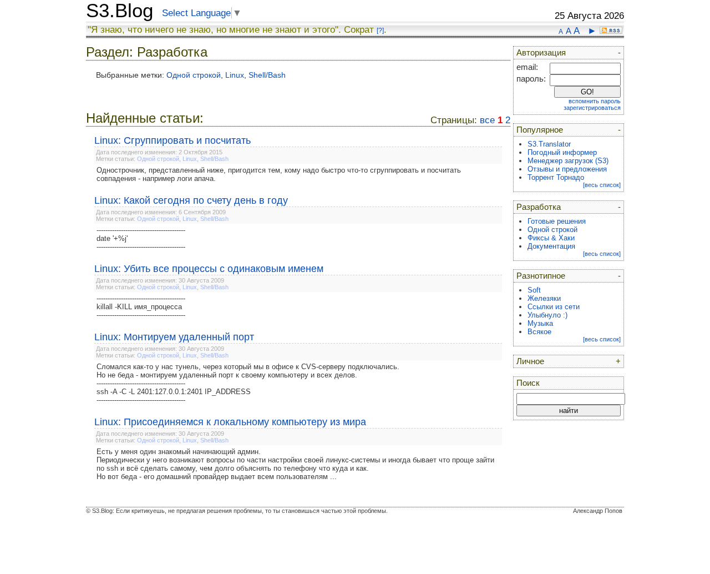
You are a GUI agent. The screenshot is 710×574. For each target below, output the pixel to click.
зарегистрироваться (592, 107)
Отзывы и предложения (567, 169)
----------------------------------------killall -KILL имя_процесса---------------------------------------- (141, 306)
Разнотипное (540, 275)
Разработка (538, 207)
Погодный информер (562, 152)
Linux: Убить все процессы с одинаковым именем (208, 268)
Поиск (528, 383)
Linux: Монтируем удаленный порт (174, 337)
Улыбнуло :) (547, 315)
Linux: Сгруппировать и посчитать (172, 140)
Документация (551, 246)
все (487, 120)
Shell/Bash (267, 75)
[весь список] (602, 185)
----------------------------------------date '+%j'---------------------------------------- (141, 238)
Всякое (539, 332)
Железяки (544, 298)
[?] (380, 30)
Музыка (540, 323)
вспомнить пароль (595, 101)
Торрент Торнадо (556, 177)
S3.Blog (119, 10)
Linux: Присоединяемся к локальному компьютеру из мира (230, 421)
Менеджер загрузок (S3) (568, 161)
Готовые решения (557, 221)
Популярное (539, 129)
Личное (530, 361)
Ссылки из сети (554, 307)
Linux (234, 75)
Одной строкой (193, 75)
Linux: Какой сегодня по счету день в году (191, 200)
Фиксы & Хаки (551, 238)
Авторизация (541, 52)
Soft (534, 290)
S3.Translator (549, 144)
